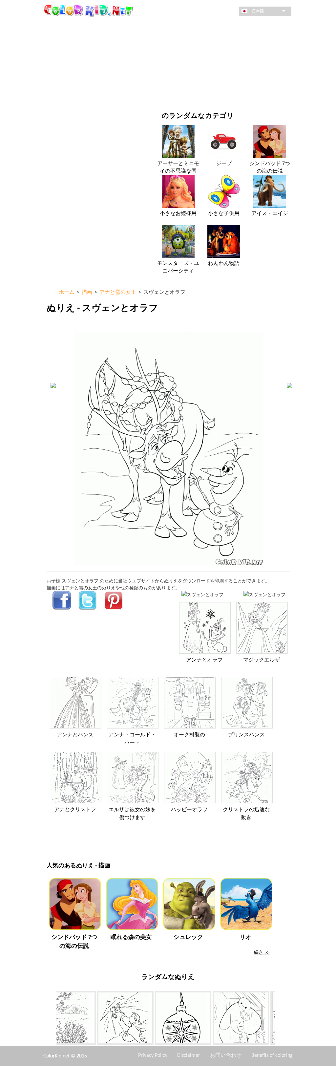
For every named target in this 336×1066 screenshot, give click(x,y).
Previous (51, 1019)
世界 (194, 26)
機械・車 (71, 26)
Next (280, 1019)
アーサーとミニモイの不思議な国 (178, 167)
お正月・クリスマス (210, 79)
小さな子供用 (224, 213)
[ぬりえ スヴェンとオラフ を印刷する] (202, 594)
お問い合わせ (226, 1055)
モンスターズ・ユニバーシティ (178, 267)
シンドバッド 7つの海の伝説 (269, 167)
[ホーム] (89, 10)
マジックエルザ (261, 660)
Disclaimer (188, 1055)
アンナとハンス (75, 735)
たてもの (71, 39)
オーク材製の (189, 735)
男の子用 (198, 66)
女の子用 (198, 53)
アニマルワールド (207, 39)
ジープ (224, 163)
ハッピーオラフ (189, 810)
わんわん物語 (224, 263)
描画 (66, 53)
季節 (66, 66)
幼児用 (68, 79)
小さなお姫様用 (178, 213)
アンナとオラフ (204, 660)
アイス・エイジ (269, 213)
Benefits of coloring (272, 1055)
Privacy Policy (152, 1055)
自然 (194, 93)
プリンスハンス (246, 735)
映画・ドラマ (75, 93)
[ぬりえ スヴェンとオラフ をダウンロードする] (264, 594)
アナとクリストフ (75, 810)
